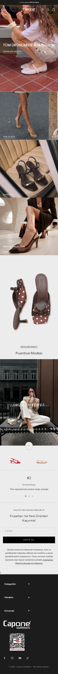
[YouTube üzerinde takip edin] (19, 658)
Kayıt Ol (29, 540)
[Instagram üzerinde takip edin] (12, 658)
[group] (29, 48)
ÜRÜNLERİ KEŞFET (28, 347)
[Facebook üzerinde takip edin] (4, 658)
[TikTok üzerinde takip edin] (27, 658)
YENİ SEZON (9, 136)
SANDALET (8, 194)
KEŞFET (6, 252)
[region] (29, 48)
